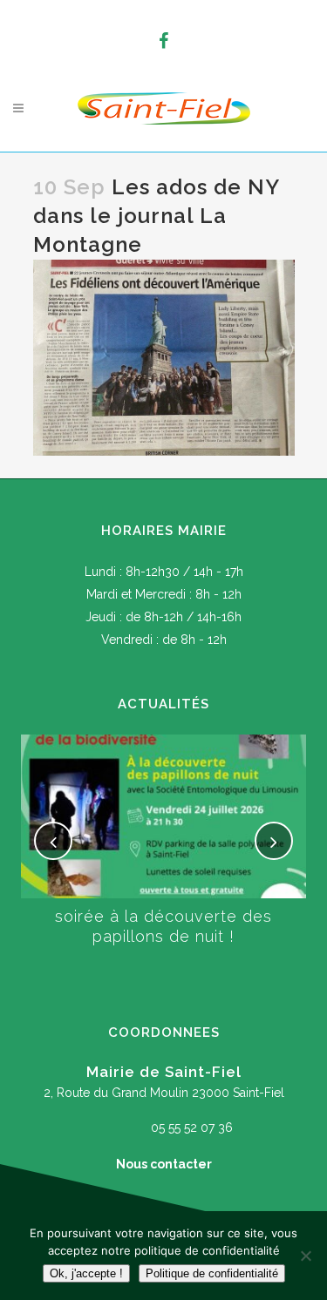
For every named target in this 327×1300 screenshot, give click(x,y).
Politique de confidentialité (212, 1273)
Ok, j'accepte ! (86, 1273)
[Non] (305, 1255)
